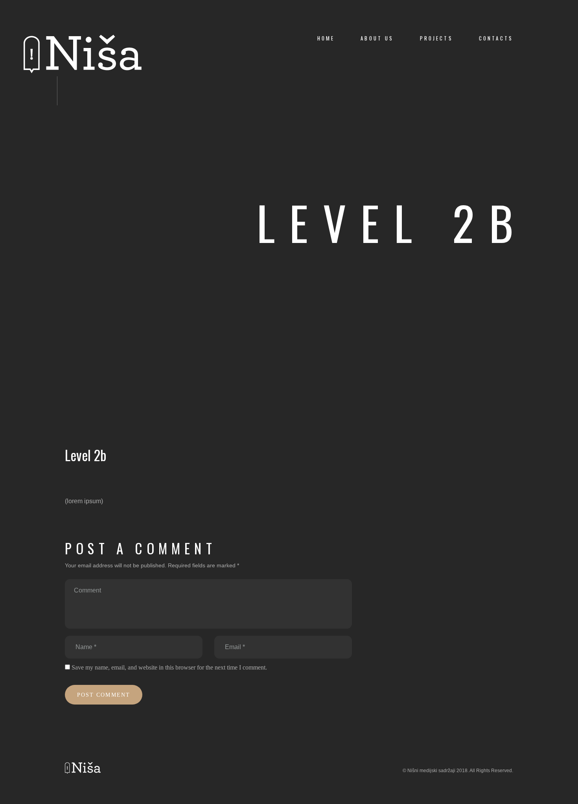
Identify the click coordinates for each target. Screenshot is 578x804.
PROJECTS (436, 38)
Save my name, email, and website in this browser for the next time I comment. (169, 667)
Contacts (496, 38)
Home (326, 38)
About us (377, 38)
